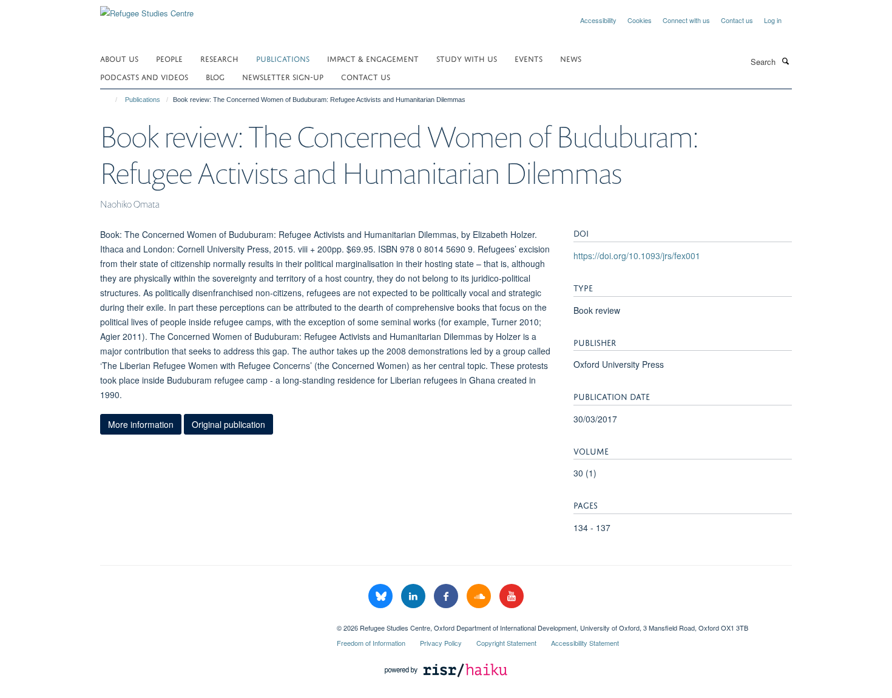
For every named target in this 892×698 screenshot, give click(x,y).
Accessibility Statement (585, 643)
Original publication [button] (228, 424)
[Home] (110, 99)
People (169, 58)
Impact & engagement (373, 58)
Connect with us (686, 20)
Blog (215, 76)
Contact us (737, 20)
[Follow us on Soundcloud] (480, 596)
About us (119, 58)
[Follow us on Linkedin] (414, 596)
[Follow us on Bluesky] (381, 596)
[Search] (785, 60)
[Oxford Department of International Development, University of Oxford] (209, 623)
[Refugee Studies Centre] (147, 9)
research (219, 58)
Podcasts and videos (144, 76)
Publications (282, 58)
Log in (773, 20)
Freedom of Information (371, 643)
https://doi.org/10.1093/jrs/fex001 (636, 255)
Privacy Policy (441, 643)
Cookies (639, 20)
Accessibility (598, 20)
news (570, 58)
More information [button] (141, 424)
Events (528, 58)
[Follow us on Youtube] (511, 596)
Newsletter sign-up (282, 76)
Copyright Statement (506, 643)
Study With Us (466, 58)
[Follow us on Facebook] (447, 596)
